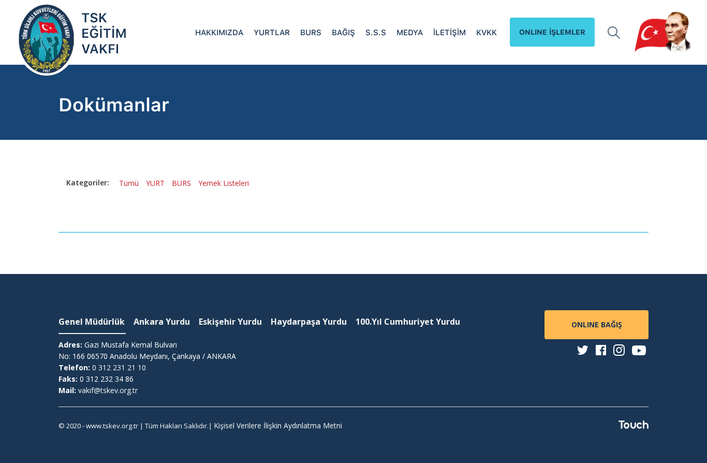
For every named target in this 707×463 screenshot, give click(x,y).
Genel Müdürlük (91, 321)
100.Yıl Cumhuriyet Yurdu (408, 321)
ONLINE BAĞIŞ (596, 324)
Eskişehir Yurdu (230, 321)
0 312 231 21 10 (119, 367)
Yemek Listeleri (223, 183)
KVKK (486, 32)
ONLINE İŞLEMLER (552, 32)
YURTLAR (272, 32)
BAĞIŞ (343, 32)
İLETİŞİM (449, 32)
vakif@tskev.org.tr (108, 390)
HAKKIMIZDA (219, 32)
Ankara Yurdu (162, 321)
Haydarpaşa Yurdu (309, 321)
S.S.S (375, 32)
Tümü (129, 183)
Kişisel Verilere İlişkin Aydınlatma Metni (278, 425)
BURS (310, 32)
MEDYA (409, 32)
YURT (155, 183)
